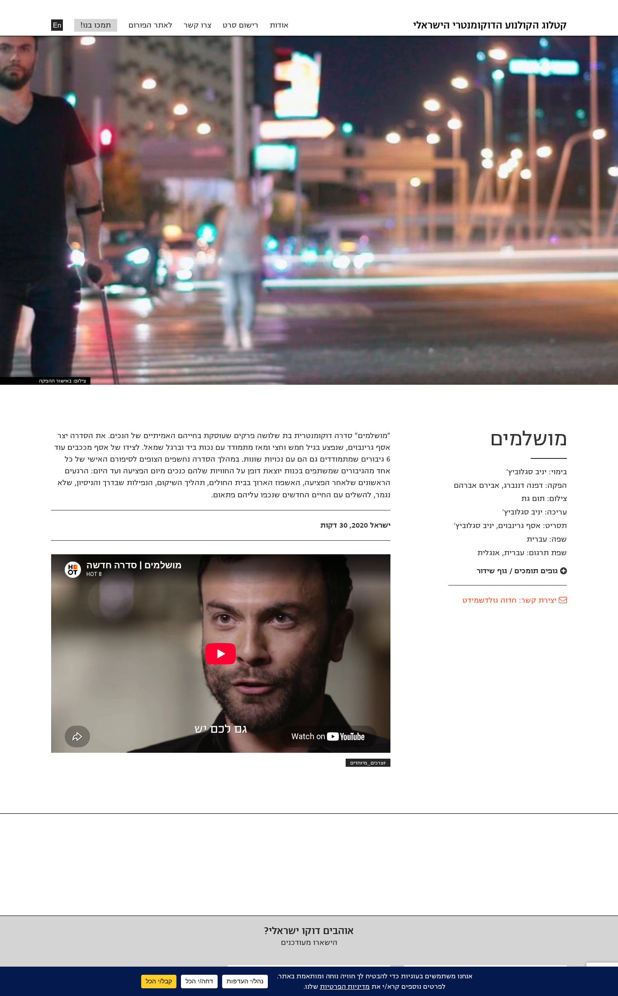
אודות (279, 25)
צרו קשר (197, 25)
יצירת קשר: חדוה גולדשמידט (510, 600)
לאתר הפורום (150, 25)
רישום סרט (240, 25)
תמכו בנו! (96, 25)
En (57, 25)
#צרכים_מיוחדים (368, 762)
